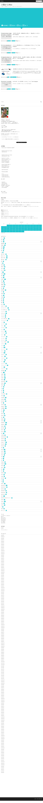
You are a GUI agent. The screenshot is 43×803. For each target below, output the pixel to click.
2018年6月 (2, 652)
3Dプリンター (3, 510)
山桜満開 (2, 199)
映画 (2, 275)
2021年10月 (2, 590)
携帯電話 (3, 284)
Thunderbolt (3, 397)
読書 (2, 261)
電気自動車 (3, 243)
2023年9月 (2, 555)
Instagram (9, 52)
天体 (2, 295)
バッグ (2, 322)
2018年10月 (2, 646)
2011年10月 (2, 764)
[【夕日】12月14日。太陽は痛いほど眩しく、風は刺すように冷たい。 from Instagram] (6, 35)
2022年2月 (2, 584)
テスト (2, 329)
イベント (3, 359)
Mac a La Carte (3, 517)
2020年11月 (2, 607)
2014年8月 (2, 723)
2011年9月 (2, 766)
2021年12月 (2, 587)
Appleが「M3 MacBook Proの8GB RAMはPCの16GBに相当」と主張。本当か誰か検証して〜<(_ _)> (15, 216)
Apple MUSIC (3, 490)
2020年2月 (2, 621)
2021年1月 (2, 604)
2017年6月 (2, 670)
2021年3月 (2, 601)
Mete (2, 417)
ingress (2, 465)
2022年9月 (2, 573)
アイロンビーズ (4, 368)
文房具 (2, 282)
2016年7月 (2, 687)
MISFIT (2, 413)
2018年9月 (2, 647)
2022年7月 (2, 576)
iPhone (3, 449)
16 (15, 228)
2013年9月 (2, 740)
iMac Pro (3, 467)
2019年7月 (2, 632)
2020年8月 (2, 612)
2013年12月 (2, 735)
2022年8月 (2, 575)
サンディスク (3, 340)
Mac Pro (3, 429)
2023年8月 (2, 556)
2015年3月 (2, 712)
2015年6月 (2, 707)
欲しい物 (3, 270)
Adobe (2, 508)
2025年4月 (2, 535)
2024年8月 (2, 538)
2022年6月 (2, 578)
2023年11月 (2, 552)
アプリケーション (4, 365)
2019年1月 (2, 641)
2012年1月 (2, 760)
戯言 (2, 288)
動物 (2, 300)
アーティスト (3, 363)
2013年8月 (2, 741)
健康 (2, 302)
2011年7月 (2, 769)
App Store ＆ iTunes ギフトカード (6, 497)
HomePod (3, 472)
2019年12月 (2, 624)
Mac (2, 433)
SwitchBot (3, 399)
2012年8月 (2, 749)
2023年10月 (2, 553)
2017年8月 (2, 667)
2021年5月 (2, 598)
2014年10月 (2, 720)
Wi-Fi (2, 386)
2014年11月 (2, 718)
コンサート (3, 343)
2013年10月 (2, 738)
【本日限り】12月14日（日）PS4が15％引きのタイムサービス (25, 69)
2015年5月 (2, 709)
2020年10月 (2, 609)
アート (3, 361)
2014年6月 (2, 726)
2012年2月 (2, 758)
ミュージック (3, 311)
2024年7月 (2, 539)
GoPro (2, 474)
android (3, 499)
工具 (2, 291)
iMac (2, 469)
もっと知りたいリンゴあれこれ (5, 515)
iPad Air (3, 454)
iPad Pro (3, 451)
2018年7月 (2, 650)
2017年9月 (2, 666)
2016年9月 (2, 684)
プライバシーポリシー (4, 529)
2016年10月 (2, 683)
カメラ (3, 352)
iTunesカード (4, 442)
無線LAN (3, 266)
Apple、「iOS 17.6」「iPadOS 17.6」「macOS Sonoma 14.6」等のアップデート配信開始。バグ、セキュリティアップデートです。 (20, 206)
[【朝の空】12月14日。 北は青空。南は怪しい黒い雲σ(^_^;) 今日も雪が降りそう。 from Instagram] (6, 60)
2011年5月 (2, 772)
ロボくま (19, 64)
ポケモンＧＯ (4, 313)
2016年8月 (2, 686)
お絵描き (3, 374)
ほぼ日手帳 (3, 370)
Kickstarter (3, 440)
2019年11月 (2, 626)
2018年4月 (2, 655)
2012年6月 (2, 752)
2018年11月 (2, 644)
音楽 (2, 241)
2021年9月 (2, 592)
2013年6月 (2, 743)
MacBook (3, 426)
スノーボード (3, 338)
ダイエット (3, 331)
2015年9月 (2, 703)
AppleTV (3, 483)
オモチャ (3, 356)
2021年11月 (2, 589)
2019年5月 (2, 635)
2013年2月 (2, 744)
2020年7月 (2, 613)
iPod (2, 447)
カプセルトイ (3, 354)
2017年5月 (2, 672)
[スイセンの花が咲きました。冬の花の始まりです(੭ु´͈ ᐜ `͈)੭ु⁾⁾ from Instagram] (6, 47)
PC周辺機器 (3, 408)
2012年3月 (2, 757)
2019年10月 (2, 627)
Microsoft (3, 415)
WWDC (3, 379)
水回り (2, 268)
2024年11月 (2, 536)
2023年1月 (2, 567)
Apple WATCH (4, 485)
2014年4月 (2, 729)
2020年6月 (2, 615)
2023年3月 (2, 564)
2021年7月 (2, 595)
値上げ (2, 304)
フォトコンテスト (4, 320)
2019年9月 (2, 629)
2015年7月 (2, 706)
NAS (2, 411)
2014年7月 (2, 724)
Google (2, 476)
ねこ (2, 372)
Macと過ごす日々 (3, 518)
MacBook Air (3, 424)
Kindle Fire (3, 438)
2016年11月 (2, 681)
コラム (2, 345)
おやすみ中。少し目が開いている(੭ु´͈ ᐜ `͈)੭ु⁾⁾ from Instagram (25, 81)
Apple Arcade (3, 494)
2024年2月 (2, 547)
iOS (2, 458)
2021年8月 (2, 593)
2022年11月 (2, 570)
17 (21, 228)
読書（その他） (4, 257)
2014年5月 (2, 727)
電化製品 (3, 245)
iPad (2, 456)
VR (2, 388)
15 (9, 228)
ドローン (3, 325)
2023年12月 (2, 550)
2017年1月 (2, 678)
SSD (2, 402)
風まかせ (2, 516)
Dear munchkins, (3, 519)
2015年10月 (2, 701)
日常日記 (3, 279)
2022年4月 (2, 581)
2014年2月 (2, 732)
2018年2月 (2, 658)
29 (9, 231)
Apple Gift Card (4, 492)
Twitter (2, 395)
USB (2, 390)
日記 (2, 277)
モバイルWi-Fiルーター (5, 309)
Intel (2, 460)
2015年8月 (2, 704)
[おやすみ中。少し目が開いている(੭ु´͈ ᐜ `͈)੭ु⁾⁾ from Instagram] (6, 83)
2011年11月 (2, 763)
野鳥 (2, 250)
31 (21, 231)
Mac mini (3, 431)
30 (15, 231)
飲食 (2, 239)
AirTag (2, 503)
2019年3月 (2, 638)
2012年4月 (2, 755)
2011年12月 (2, 761)
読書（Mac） (3, 259)
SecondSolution (3, 520)
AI (2, 506)
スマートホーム (4, 336)
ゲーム (3, 347)
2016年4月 (2, 692)
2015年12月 (2, 698)
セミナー (3, 334)
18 (27, 228)
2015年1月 (2, 715)
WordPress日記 (4, 381)
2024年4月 (2, 544)
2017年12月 (2, 661)
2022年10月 (2, 572)
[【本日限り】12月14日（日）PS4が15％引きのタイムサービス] (6, 72)
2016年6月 (2, 689)
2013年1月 (2, 746)
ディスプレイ (3, 327)
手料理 (2, 286)
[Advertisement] (21, 17)
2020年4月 (2, 618)
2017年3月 (2, 675)
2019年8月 (2, 630)
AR (2, 481)
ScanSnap (3, 404)
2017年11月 (2, 663)
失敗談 (2, 293)
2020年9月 (2, 610)
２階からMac (6, 5)
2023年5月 (2, 561)
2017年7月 (2, 669)
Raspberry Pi (3, 406)
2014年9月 (2, 721)
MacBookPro (4, 422)
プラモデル (3, 316)
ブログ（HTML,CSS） (5, 318)
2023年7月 (2, 558)
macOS (3, 420)
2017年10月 (2, 664)
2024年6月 (2, 541)
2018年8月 (2, 649)
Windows (3, 383)
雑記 (2, 248)
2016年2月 (2, 695)
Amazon (3, 501)
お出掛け (3, 377)
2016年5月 (2, 690)
